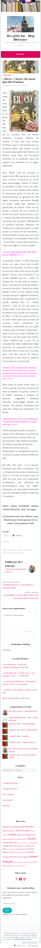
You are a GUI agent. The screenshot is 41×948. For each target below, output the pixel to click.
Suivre (7, 910)
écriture (24, 866)
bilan (4, 831)
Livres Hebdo (7, 800)
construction (12, 550)
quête (33, 846)
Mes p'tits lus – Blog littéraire (20, 38)
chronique (25, 831)
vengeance (9, 866)
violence (18, 866)
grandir (4, 553)
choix (18, 830)
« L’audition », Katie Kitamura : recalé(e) (16, 690)
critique (19, 835)
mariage (5, 846)
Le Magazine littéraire (10, 783)
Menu (21, 54)
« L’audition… (25, 736)
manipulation (34, 843)
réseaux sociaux (23, 862)
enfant (25, 839)
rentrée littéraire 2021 (20, 852)
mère (10, 553)
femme (26, 550)
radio (4, 849)
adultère (16, 827)
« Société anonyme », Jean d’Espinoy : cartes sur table (18, 585)
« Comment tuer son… (29, 742)
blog (7, 831)
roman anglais (22, 857)
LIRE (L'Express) (8, 794)
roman (21, 553)
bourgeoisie (12, 831)
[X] (16, 879)
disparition (5, 839)
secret (30, 862)
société (35, 862)
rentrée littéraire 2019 (22, 849)
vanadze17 (12, 724)
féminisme (26, 843)
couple (12, 834)
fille (31, 550)
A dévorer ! (7, 75)
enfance (20, 550)
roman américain (9, 857)
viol (15, 866)
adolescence (7, 827)
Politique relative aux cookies (22, 939)
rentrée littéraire (11, 849)
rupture (15, 862)
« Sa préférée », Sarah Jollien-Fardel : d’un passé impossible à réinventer (21, 595)
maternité (13, 846)
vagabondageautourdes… (18, 717)
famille (32, 838)
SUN (4, 866)
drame (11, 839)
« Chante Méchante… (30, 711)
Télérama (5, 806)
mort (24, 846)
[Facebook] (20, 879)
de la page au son (29, 835)
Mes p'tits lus (23, 85)
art (34, 827)
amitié (22, 827)
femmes (12, 843)
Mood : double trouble (10, 698)
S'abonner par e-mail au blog (20, 888)
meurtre (20, 846)
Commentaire (27, 631)
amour (29, 826)
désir (14, 839)
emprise (19, 839)
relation (15, 553)
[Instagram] (24, 879)
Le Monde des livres (9, 789)
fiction (18, 843)
